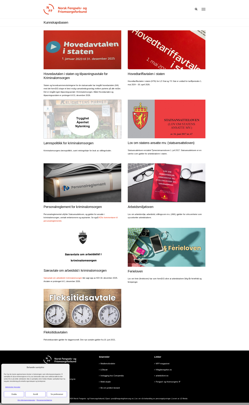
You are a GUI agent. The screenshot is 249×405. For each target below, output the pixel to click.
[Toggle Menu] (203, 9)
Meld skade (106, 382)
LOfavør (104, 370)
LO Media (184, 399)
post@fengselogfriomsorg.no (122, 399)
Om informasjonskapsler (26, 400)
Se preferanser (57, 394)
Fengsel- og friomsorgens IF (168, 382)
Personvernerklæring (44, 400)
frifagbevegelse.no (164, 370)
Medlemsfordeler (108, 363)
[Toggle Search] (196, 9)
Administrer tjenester (12, 387)
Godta (14, 394)
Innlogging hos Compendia (112, 376)
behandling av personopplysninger (157, 399)
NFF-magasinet (162, 363)
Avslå (35, 394)
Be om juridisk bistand (110, 388)
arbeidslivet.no (162, 376)
